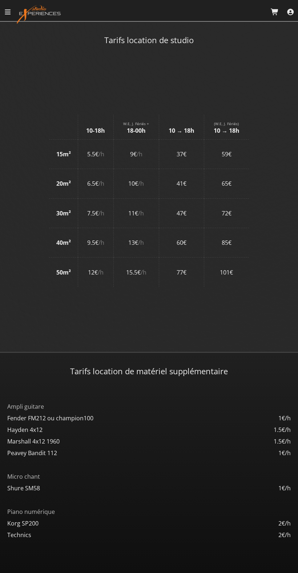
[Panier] (275, 12)
